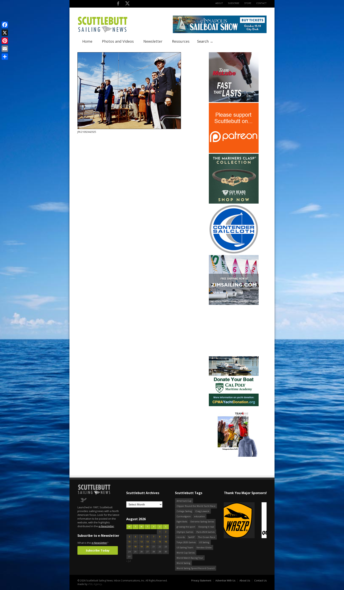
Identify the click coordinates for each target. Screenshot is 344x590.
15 (160, 541)
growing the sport (186, 526)
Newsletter (152, 41)
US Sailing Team (185, 547)
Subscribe (233, 3)
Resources (181, 41)
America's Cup (184, 500)
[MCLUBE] (234, 101)
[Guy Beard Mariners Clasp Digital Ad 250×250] (234, 202)
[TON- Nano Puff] (234, 456)
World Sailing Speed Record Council (196, 568)
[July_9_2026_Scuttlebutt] (234, 405)
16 (166, 541)
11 (135, 541)
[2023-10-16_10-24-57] (245, 520)
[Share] (5, 57)
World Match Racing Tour (190, 557)
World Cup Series (186, 552)
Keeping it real (206, 526)
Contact (261, 3)
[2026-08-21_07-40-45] (220, 32)
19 (141, 546)
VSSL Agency (95, 584)
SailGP (191, 537)
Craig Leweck (202, 511)
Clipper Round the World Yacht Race (196, 505)
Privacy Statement (201, 580)
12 (141, 541)
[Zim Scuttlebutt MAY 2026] (234, 304)
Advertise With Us (225, 580)
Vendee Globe (204, 547)
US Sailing (204, 542)
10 (129, 541)
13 (147, 541)
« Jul (128, 561)
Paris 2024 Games (205, 531)
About (219, 3)
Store (247, 3)
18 (135, 546)
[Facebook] (5, 25)
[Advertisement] (234, 331)
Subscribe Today (97, 550)
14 (153, 541)
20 (147, 546)
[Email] (5, 49)
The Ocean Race (206, 537)
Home (87, 41)
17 (129, 546)
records (181, 537)
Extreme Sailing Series (202, 521)
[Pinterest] (5, 41)
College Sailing (184, 511)
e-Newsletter (106, 526)
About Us (244, 580)
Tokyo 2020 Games (186, 542)
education (199, 516)
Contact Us (260, 580)
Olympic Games (185, 531)
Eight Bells (182, 521)
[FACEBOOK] (118, 4)
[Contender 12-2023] (234, 253)
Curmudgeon (184, 516)
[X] (5, 33)
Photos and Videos (118, 41)
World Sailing (183, 562)
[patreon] (234, 152)
